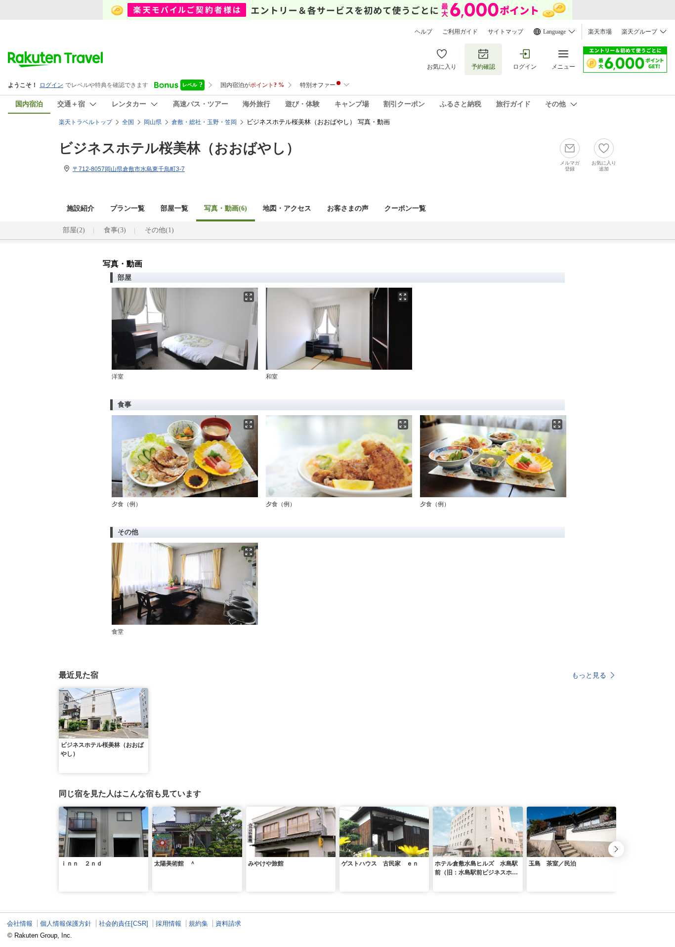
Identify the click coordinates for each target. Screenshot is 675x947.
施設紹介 (80, 208)
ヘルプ (423, 31)
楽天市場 (600, 31)
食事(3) (115, 230)
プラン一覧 (127, 208)
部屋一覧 (174, 208)
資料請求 (228, 923)
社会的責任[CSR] (123, 923)
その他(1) (159, 230)
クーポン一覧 (405, 208)
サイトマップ (505, 31)
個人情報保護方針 (65, 923)
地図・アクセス (287, 208)
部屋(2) (74, 230)
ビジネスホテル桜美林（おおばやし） (179, 148)
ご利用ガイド (460, 31)
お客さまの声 (348, 208)
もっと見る (589, 675)
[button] (142, 694)
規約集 (198, 923)
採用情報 (168, 923)
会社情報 (20, 923)
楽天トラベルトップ (85, 122)
